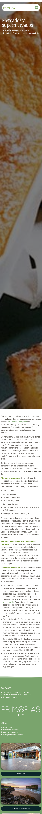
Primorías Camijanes (18, 422)
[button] (36, 7)
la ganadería (8, 602)
